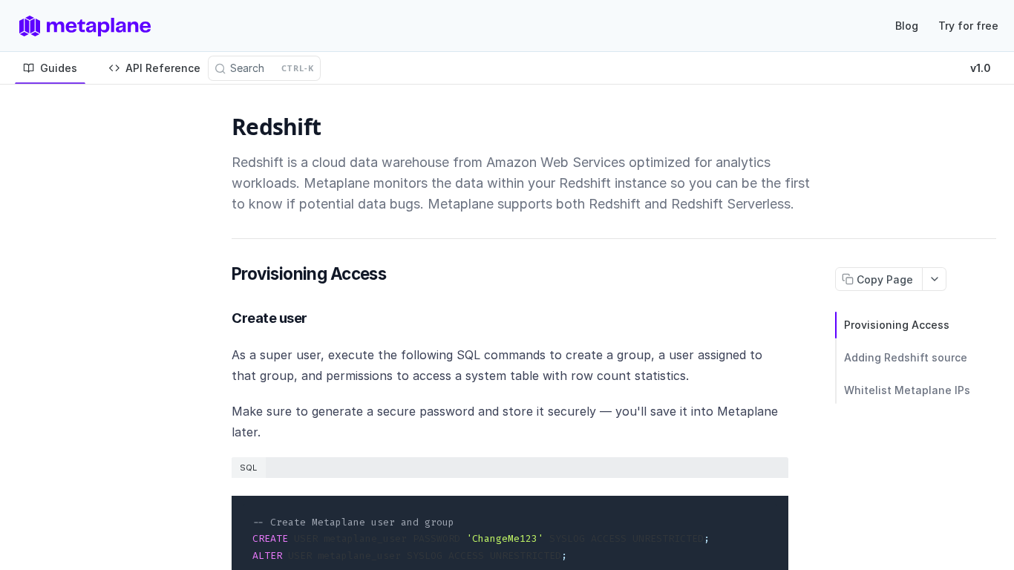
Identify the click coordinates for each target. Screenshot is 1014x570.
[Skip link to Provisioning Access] (223, 274)
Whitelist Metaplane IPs (907, 390)
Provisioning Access (896, 324)
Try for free (968, 25)
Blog (906, 25)
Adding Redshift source (905, 357)
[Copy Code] (770, 508)
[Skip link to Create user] (222, 318)
